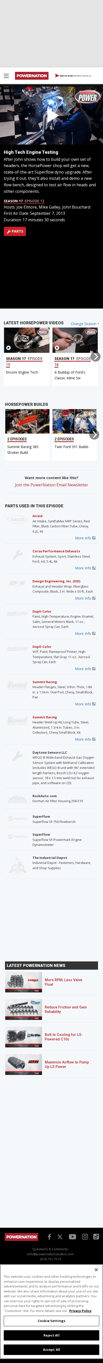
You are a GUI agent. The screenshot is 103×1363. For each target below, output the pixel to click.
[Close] (96, 1269)
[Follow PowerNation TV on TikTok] (95, 1236)
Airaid (37, 516)
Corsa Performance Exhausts (56, 551)
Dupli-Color (42, 611)
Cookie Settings (51, 1320)
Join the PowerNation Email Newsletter (51, 485)
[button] (6, 76)
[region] (51, 1311)
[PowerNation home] (21, 1239)
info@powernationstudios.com (50, 1254)
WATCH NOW (75, 75)
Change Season (83, 323)
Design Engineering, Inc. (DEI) (56, 581)
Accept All (51, 1349)
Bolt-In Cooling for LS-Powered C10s (64, 1037)
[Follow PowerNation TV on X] (59, 1237)
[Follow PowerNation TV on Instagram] (84, 1236)
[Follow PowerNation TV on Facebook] (48, 1236)
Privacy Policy (80, 1310)
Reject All (51, 1335)
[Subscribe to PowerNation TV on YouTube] (72, 1236)
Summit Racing (44, 682)
